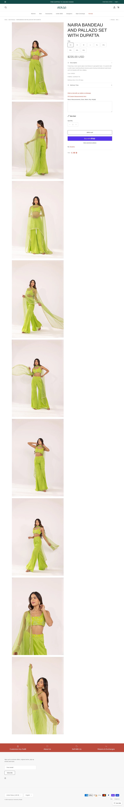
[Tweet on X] (72, 152)
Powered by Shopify (17, 799)
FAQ (111, 799)
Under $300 (59, 13)
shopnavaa (10, 799)
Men (40, 13)
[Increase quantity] (76, 124)
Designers (69, 13)
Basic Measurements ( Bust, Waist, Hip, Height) (82, 99)
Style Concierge (80, 13)
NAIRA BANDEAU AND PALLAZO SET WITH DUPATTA (28, 19)
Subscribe (10, 773)
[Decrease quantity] (69, 124)
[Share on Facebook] (74, 152)
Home (6, 19)
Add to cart (90, 132)
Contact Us (116, 799)
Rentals (91, 13)
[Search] (6, 7)
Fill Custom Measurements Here (77, 96)
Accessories (48, 13)
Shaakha (72, 146)
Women (33, 13)
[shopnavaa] (62, 7)
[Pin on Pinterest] (76, 152)
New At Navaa (12, 19)
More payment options (89, 142)
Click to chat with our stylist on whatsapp (79, 93)
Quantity (70, 120)
